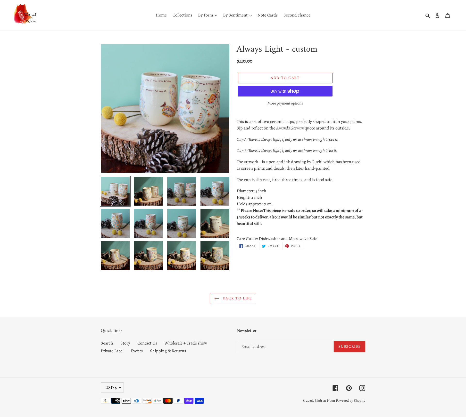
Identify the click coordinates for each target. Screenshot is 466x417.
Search (107, 343)
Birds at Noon (325, 400)
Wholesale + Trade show (185, 343)
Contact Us (147, 343)
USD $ (111, 387)
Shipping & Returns (168, 351)
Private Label (112, 351)
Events (137, 351)
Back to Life (237, 298)
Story (125, 343)
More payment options (285, 103)
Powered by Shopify (350, 400)
